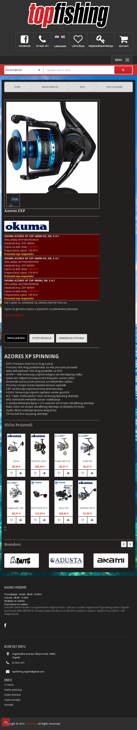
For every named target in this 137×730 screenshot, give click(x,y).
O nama (9, 684)
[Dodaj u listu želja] (11, 473)
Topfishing (31, 723)
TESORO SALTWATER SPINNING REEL (40, 461)
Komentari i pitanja (71, 338)
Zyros (16, 461)
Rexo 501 (64, 508)
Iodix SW (87, 461)
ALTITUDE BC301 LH (40, 508)
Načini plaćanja (13, 689)
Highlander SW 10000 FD (16, 508)
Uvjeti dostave (12, 694)
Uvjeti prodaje (41, 338)
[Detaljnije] (20, 473)
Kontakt (8, 704)
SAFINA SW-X (87, 508)
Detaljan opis (16, 338)
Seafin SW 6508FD (64, 461)
